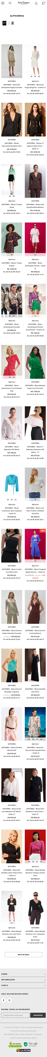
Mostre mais (23, 955)
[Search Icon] (10, 3)
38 (35, 76)
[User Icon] (36, 3)
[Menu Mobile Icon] (2, 3)
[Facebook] (3, 1000)
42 (14, 316)
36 (31, 76)
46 (39, 76)
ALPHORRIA (12, 81)
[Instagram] (9, 1000)
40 (15, 500)
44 (35, 255)
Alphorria (35, 81)
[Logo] (23, 3)
